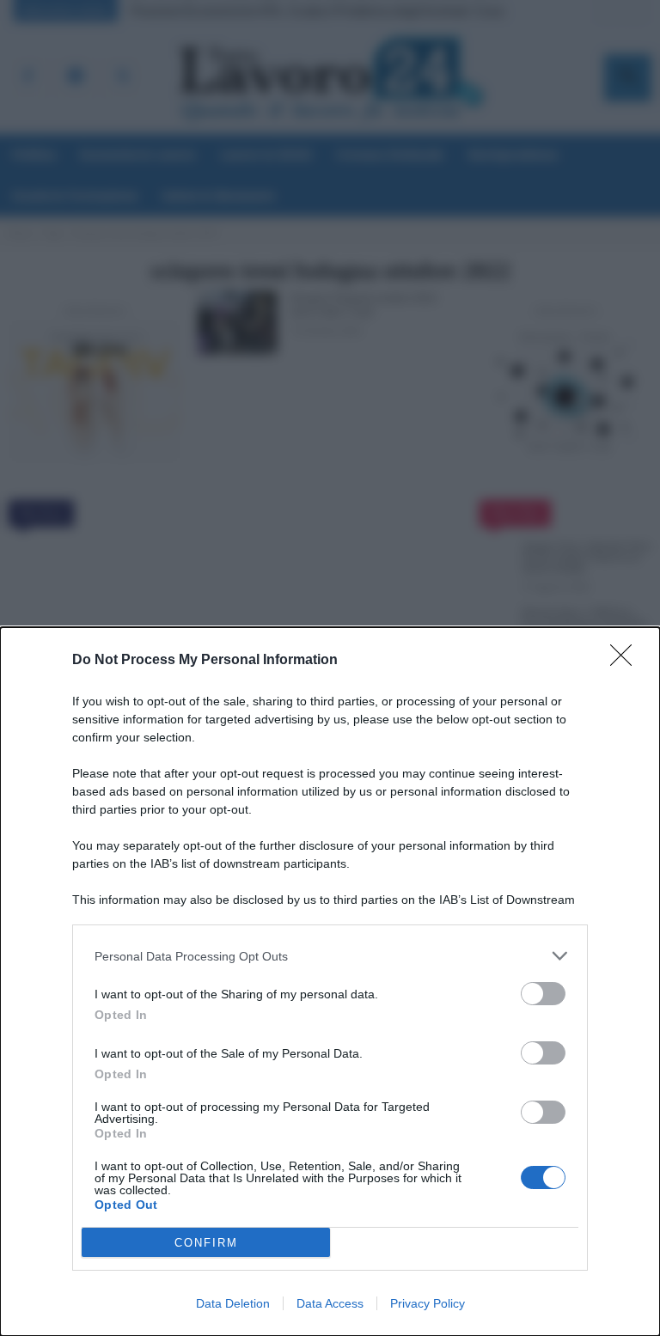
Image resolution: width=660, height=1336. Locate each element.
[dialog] (330, 981)
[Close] (626, 660)
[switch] (543, 993)
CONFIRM (206, 1242)
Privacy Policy (427, 1303)
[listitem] (330, 956)
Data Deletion (233, 1303)
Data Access (330, 1303)
